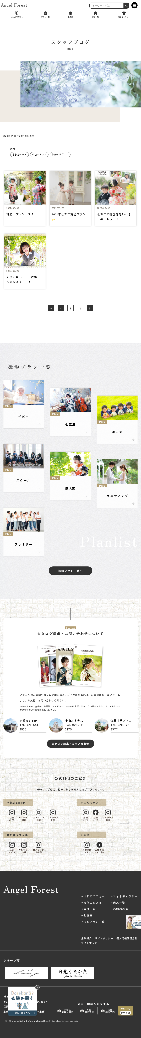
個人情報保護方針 (127, 938)
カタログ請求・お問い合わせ (70, 743)
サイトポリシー (104, 938)
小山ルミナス (39, 154)
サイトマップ (89, 943)
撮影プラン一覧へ (70, 571)
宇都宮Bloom (19, 154)
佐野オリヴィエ (60, 154)
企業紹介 (86, 938)
